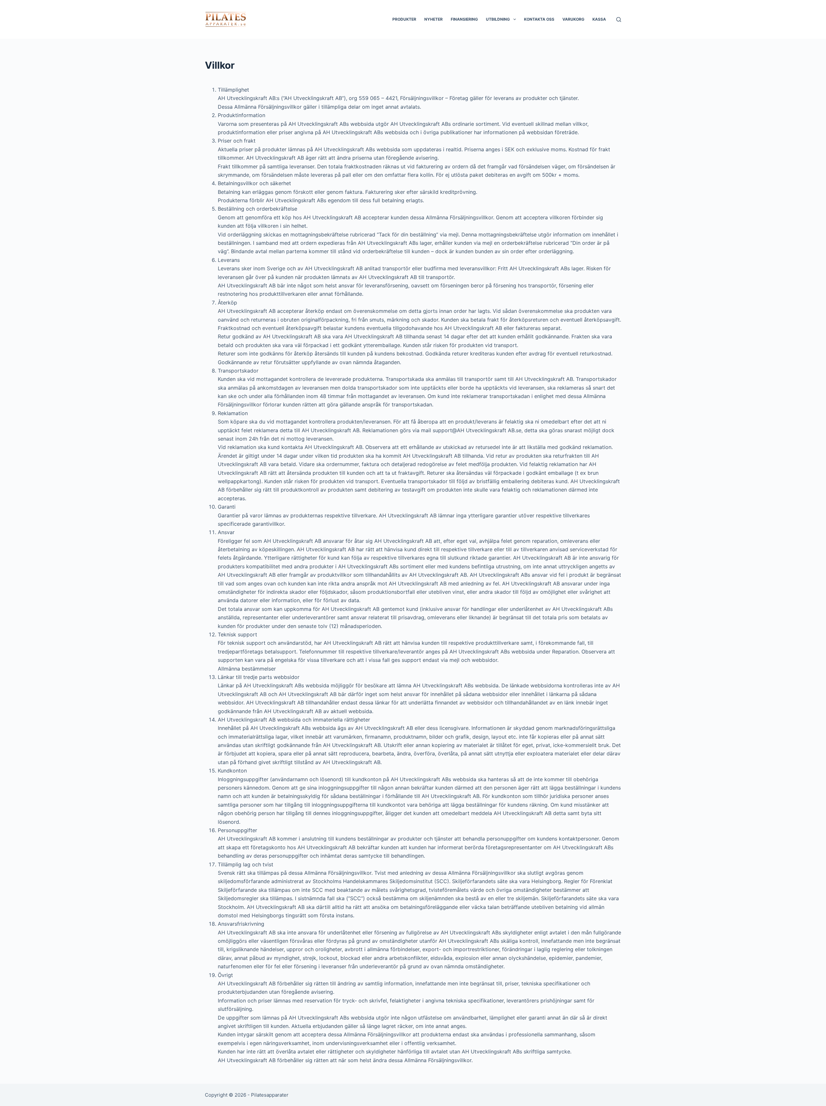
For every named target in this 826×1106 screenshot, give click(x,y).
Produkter (404, 19)
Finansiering (464, 19)
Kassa (599, 19)
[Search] (618, 19)
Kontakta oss (539, 19)
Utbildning (498, 19)
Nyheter (433, 19)
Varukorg (573, 19)
